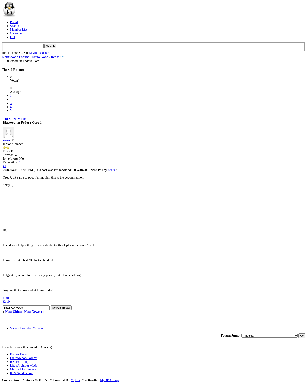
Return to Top (19, 362)
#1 (4, 166)
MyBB (75, 380)
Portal (14, 22)
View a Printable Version (26, 328)
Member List (18, 29)
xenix (6, 140)
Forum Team (18, 354)
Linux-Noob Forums (15, 57)
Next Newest (33, 311)
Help (13, 37)
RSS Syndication (21, 373)
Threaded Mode (14, 118)
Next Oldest (13, 311)
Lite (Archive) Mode (23, 365)
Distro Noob (40, 57)
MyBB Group (109, 380)
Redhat (55, 57)
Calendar (16, 33)
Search (14, 26)
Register (43, 52)
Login (33, 52)
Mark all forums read (24, 369)
